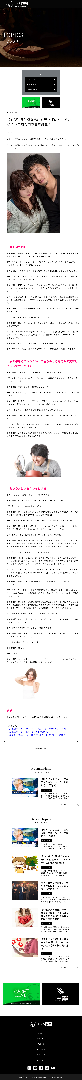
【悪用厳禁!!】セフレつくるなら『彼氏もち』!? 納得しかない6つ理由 (38, 728)
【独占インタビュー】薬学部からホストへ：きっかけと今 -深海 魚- (37, 734)
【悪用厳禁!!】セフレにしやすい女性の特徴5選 (28, 731)
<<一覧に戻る (41, 748)
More (63, 804)
